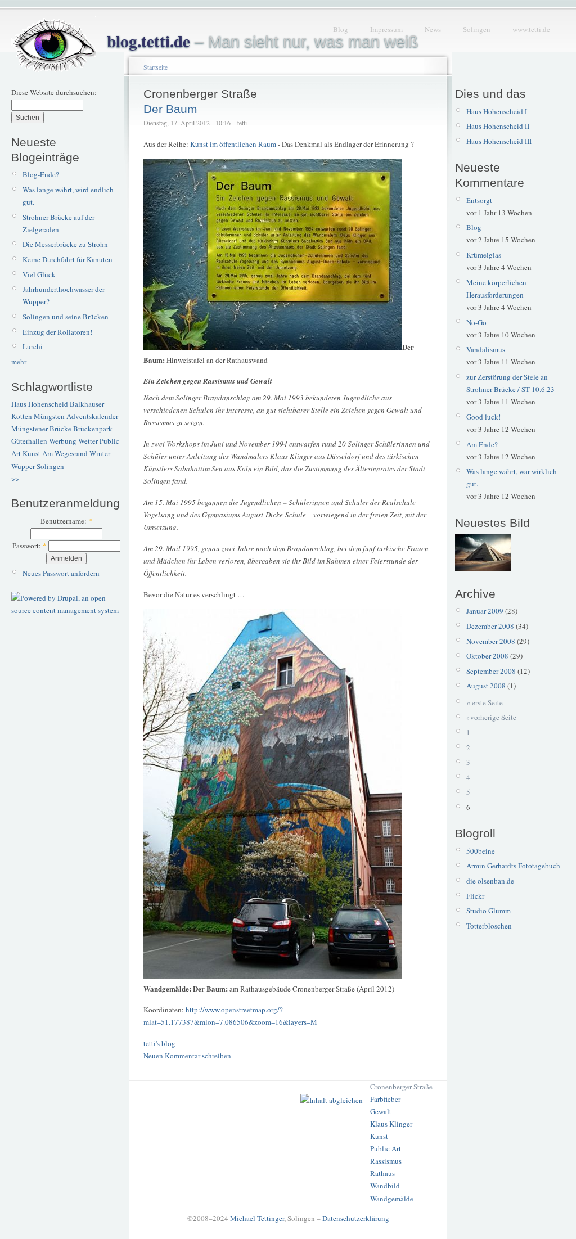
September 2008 (491, 671)
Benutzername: (66, 521)
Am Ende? (482, 444)
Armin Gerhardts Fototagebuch (513, 865)
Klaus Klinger (391, 1124)
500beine (480, 851)
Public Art (385, 1148)
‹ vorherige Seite (491, 717)
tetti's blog (159, 1043)
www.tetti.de (531, 29)
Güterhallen (29, 441)
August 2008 (486, 686)
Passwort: (29, 545)
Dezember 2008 (490, 626)
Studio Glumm (488, 910)
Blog (340, 29)
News (433, 29)
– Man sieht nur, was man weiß (262, 42)
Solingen (476, 29)
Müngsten (49, 416)
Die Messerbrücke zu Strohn (65, 244)
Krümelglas (483, 255)
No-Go (476, 322)
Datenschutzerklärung (355, 1218)
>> (15, 479)
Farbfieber (385, 1099)
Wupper (23, 466)
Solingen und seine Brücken (65, 317)
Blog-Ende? (40, 174)
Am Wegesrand (65, 453)
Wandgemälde (391, 1198)
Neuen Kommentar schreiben (187, 1056)
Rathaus (382, 1173)
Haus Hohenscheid (39, 404)
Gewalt (381, 1111)
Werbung (62, 441)
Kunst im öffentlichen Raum (233, 144)
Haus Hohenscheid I (496, 111)
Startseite (155, 66)
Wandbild (385, 1186)
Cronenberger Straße (401, 1087)
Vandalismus (485, 349)
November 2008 (490, 641)
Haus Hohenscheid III (499, 141)
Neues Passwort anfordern (61, 573)
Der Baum (170, 108)
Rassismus (386, 1161)
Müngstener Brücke (41, 428)
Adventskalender (92, 416)
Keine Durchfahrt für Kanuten (67, 259)
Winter (99, 453)
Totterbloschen (489, 926)
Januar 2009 (484, 611)
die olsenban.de (490, 881)
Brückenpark (92, 428)
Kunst (31, 453)
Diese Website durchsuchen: (54, 92)
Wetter (88, 441)
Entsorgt (479, 200)
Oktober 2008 (487, 656)
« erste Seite (484, 702)
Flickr (475, 896)
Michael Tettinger (257, 1218)
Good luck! (483, 417)
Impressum (386, 29)
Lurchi (32, 346)
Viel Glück (39, 274)
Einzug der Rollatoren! (57, 332)
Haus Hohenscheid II (497, 126)
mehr (18, 362)
